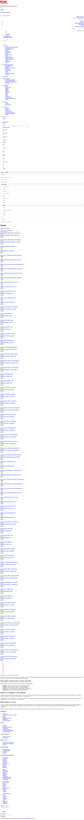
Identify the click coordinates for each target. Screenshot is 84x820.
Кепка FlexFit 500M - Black (6, 315)
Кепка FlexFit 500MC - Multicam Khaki (8, 356)
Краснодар (5, 770)
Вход (82, 25)
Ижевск (4, 764)
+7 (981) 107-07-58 (6, 15)
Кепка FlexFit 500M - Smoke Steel (7, 335)
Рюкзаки (7, 96)
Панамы (7, 88)
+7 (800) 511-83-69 (80, 16)
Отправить (3, 816)
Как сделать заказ (6, 731)
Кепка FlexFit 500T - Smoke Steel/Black (8, 436)
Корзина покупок (7, 36)
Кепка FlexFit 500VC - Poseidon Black (8, 443)
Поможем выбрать (7, 729)
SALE (6, 45)
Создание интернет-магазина (24, 818)
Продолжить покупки (5, 6)
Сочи (4, 794)
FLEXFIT (5, 133)
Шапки (6, 89)
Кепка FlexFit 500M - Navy (6, 329)
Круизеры (7, 66)
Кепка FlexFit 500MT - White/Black (7, 403)
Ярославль (5, 803)
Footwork (5, 136)
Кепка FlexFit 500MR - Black (6, 376)
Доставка (82, 22)
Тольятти (5, 795)
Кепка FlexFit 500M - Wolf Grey (7, 342)
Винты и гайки (8, 54)
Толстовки (7, 110)
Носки (6, 92)
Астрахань (5, 758)
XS (3, 165)
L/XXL (4, 148)
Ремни (6, 93)
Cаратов (4, 791)
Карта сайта (5, 737)
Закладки (5, 751)
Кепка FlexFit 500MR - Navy (6, 382)
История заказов (6, 750)
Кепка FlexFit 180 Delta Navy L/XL (7, 293)
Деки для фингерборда (10, 80)
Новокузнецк (6, 779)
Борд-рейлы (7, 61)
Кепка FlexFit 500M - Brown (6, 322)
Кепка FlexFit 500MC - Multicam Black (8, 349)
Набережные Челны (7, 777)
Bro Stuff (5, 129)
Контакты (5, 713)
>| (3, 673)
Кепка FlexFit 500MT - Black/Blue (7, 396)
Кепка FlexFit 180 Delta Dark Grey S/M (8, 286)
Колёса (6, 53)
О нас (4, 715)
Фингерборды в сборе (10, 79)
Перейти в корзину (13, 6)
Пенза (4, 785)
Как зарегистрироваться (8, 730)
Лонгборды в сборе (9, 65)
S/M (4, 158)
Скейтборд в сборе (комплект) (11, 47)
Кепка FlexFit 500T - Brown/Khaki (7, 423)
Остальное (7, 83)
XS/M (4, 168)
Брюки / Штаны (8, 111)
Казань (4, 766)
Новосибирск (6, 782)
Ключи (6, 55)
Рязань (4, 789)
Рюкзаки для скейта (9, 59)
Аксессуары (5, 121)
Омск (4, 783)
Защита (6, 60)
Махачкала (5, 773)
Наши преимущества (7, 718)
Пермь (4, 787)
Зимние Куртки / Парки (10, 113)
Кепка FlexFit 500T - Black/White (7, 416)
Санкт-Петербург (6, 793)
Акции (4, 744)
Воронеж (5, 761)
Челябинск (5, 802)
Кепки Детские (8, 87)
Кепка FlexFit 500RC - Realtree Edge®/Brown (9, 409)
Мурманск (5, 776)
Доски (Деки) (8, 49)
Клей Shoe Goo (8, 104)
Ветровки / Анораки (9, 112)
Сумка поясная (8, 97)
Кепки (6, 86)
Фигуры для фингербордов (11, 81)
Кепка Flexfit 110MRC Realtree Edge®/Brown (9, 235)
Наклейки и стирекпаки (10, 98)
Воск (6, 62)
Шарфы (7, 90)
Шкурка (7, 50)
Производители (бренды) (8, 742)
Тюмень (4, 797)
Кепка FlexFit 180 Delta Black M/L (7, 250)
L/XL (4, 144)
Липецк (4, 772)
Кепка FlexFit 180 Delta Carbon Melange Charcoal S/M (11, 268)
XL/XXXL (5, 161)
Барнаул (4, 759)
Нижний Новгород (7, 778)
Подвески (7, 51)
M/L (4, 151)
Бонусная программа (79, 23)
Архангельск (5, 757)
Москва (4, 775)
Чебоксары (5, 801)
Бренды (4, 717)
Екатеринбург (6, 763)
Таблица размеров (7, 720)
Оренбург (5, 784)
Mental (4, 140)
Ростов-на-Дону (6, 788)
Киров (4, 769)
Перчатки (7, 91)
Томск (4, 796)
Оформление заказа (79, 26)
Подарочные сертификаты (8, 743)
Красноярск (5, 771)
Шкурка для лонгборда (10, 67)
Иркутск (5, 765)
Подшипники (8, 52)
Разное (6, 99)
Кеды (6, 102)
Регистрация (81, 24)
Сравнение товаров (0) (5, 228)
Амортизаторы (8, 56)
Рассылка (5, 752)
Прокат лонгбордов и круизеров (10, 714)
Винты (6, 72)
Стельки (7, 103)
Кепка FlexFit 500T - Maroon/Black (7, 430)
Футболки (7, 107)
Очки (6, 94)
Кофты (6, 109)
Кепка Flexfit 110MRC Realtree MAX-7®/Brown (10, 241)
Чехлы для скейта (9, 58)
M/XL (4, 154)
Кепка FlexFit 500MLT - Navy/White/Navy (9, 369)
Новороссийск (6, 781)
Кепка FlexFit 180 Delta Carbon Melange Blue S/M (10, 259)
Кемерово (5, 767)
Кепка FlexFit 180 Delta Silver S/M (7, 302)
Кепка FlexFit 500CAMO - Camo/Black (8, 308)
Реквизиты (5, 719)
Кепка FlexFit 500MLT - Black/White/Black (9, 362)
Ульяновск (5, 799)
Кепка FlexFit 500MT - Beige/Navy (7, 389)
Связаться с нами (6, 736)
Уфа (4, 800)
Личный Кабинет (6, 749)
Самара (4, 790)
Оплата (82, 20)
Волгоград (5, 760)
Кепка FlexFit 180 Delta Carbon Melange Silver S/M (10, 277)
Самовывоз (5, 728)
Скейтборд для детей (9, 48)
